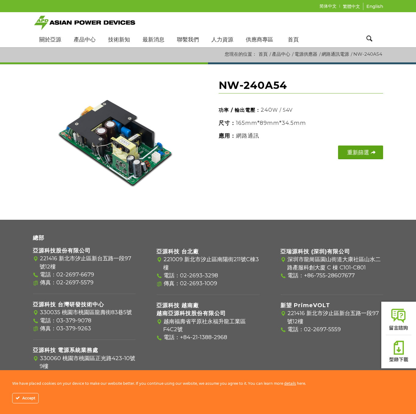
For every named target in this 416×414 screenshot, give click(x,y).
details (290, 383)
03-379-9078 (73, 320)
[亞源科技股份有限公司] (85, 22)
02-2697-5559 (322, 329)
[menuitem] (328, 6)
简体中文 (328, 6)
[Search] (369, 39)
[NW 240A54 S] (115, 142)
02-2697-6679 (75, 274)
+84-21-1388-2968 (203, 337)
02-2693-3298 (199, 275)
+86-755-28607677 (329, 275)
